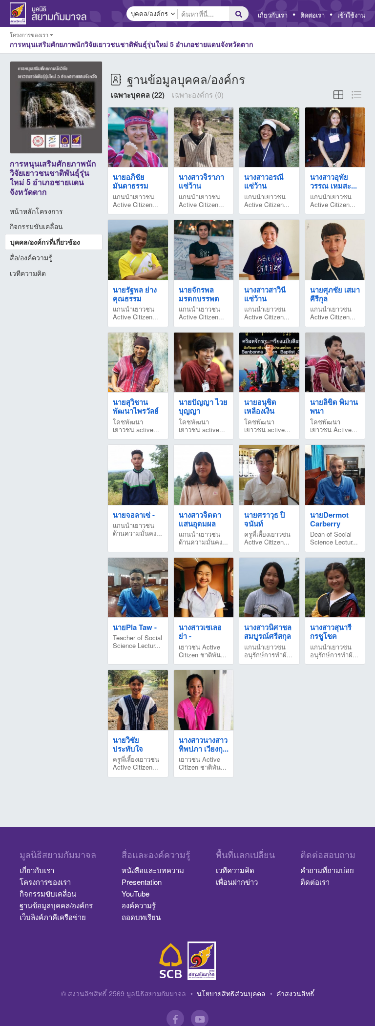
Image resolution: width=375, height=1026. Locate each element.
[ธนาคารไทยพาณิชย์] (171, 961)
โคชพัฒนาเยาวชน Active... (333, 425)
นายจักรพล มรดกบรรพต (199, 294)
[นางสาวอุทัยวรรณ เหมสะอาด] (335, 137)
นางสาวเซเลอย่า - (200, 632)
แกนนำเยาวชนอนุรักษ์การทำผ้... (268, 650)
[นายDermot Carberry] (335, 475)
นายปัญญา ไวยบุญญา (203, 407)
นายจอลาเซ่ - (134, 514)
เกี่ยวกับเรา (273, 15)
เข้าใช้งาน (351, 15)
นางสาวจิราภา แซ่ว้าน (201, 181)
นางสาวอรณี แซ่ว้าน (264, 181)
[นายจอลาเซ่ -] (138, 475)
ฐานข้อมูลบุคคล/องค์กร (56, 905)
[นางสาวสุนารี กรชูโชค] (335, 588)
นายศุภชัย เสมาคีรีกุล (335, 294)
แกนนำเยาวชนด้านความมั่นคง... (137, 529)
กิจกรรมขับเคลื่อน (36, 226)
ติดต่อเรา (312, 15)
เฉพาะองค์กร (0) (198, 94)
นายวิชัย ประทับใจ (128, 744)
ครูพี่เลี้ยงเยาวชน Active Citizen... (267, 537)
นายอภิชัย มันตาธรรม (130, 181)
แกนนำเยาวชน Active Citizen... (135, 200)
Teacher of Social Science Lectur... (137, 641)
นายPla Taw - (135, 627)
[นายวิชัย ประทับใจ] (138, 700)
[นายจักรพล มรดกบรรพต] (204, 250)
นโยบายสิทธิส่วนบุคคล (231, 993)
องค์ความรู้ (139, 905)
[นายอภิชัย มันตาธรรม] (138, 137)
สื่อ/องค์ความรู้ (31, 257)
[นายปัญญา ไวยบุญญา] (204, 363)
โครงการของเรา (45, 882)
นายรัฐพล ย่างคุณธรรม (135, 294)
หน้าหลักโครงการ (36, 211)
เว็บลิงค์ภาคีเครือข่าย (53, 917)
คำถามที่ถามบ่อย (327, 870)
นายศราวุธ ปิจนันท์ (264, 519)
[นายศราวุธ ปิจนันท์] (269, 475)
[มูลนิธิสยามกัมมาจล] (202, 961)
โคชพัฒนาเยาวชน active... (136, 425)
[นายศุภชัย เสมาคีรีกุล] (335, 250)
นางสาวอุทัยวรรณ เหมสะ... (333, 181)
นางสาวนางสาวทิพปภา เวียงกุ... (204, 744)
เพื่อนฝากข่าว (237, 882)
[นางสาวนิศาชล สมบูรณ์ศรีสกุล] (269, 588)
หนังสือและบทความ (153, 870)
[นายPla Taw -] (138, 588)
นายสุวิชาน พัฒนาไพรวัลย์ (136, 407)
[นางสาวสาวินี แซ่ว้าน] (269, 250)
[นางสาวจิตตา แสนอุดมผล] (204, 475)
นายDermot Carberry (329, 519)
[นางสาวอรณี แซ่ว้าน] (269, 137)
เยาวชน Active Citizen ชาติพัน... (203, 650)
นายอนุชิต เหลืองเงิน (260, 407)
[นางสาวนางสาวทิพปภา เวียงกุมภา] (204, 700)
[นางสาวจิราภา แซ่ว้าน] (204, 137)
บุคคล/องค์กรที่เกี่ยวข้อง (45, 242)
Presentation (142, 882)
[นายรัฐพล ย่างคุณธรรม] (138, 250)
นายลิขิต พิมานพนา (334, 407)
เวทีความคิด (28, 273)
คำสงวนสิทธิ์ (295, 993)
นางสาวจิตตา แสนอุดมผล (200, 519)
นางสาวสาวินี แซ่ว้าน (265, 294)
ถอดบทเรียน (141, 917)
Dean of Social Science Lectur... (334, 537)
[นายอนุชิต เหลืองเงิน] (269, 363)
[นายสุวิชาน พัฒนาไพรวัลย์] (138, 363)
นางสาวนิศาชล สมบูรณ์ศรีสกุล (268, 632)
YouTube (135, 893)
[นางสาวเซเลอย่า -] (204, 588)
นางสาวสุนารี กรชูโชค (331, 632)
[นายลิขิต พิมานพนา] (335, 363)
